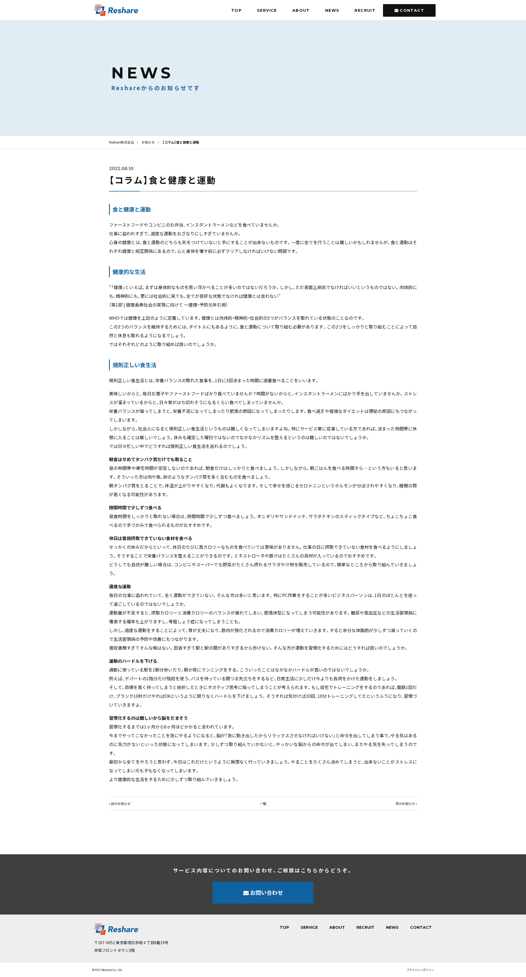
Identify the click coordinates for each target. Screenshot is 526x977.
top (236, 10)
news (332, 10)
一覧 (263, 803)
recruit (365, 10)
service (267, 10)
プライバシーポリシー (420, 970)
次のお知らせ (405, 803)
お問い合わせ (266, 892)
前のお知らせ (121, 803)
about (301, 10)
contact (412, 10)
